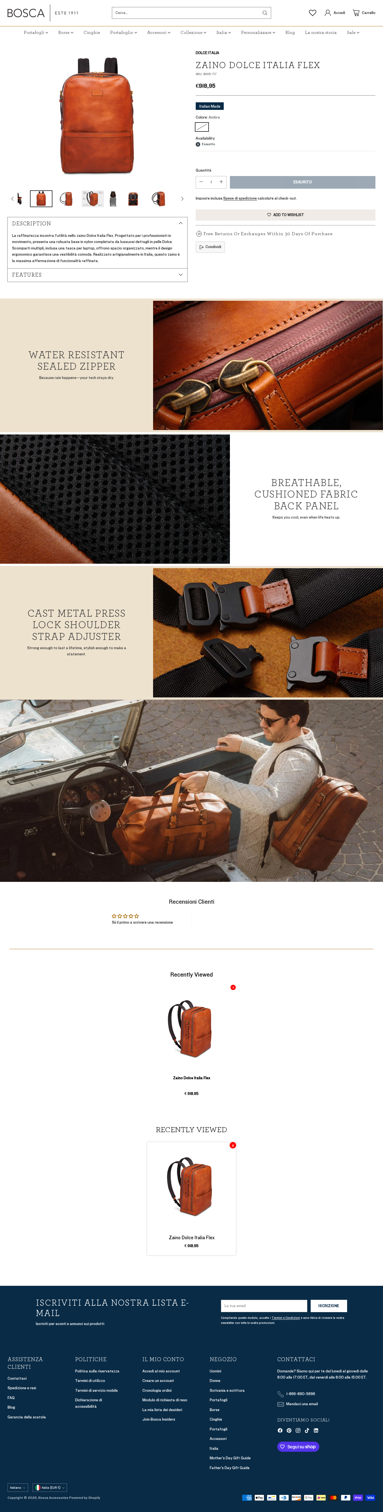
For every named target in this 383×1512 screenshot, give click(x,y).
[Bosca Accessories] (43, 13)
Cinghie (216, 1419)
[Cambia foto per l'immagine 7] (93, 198)
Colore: (208, 117)
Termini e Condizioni (286, 1318)
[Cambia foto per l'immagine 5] (41, 198)
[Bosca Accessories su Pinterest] (289, 1431)
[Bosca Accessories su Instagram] (298, 1431)
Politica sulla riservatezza (97, 1371)
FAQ (11, 1397)
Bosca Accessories (53, 1498)
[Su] (13, 198)
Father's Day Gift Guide (230, 1467)
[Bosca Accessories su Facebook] (280, 1431)
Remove (233, 987)
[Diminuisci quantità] (201, 182)
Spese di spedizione (240, 198)
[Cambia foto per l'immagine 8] (113, 198)
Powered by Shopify (84, 1498)
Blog (11, 1407)
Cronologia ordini (157, 1390)
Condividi (213, 246)
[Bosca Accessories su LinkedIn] (316, 1431)
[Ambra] (202, 127)
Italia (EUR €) (51, 1488)
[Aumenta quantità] (221, 182)
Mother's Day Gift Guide (230, 1458)
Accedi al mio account (161, 1371)
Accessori (218, 1438)
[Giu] (182, 198)
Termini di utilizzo (90, 1380)
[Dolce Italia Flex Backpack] (97, 117)
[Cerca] (265, 13)
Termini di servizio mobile (96, 1390)
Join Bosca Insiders (158, 1419)
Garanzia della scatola (27, 1417)
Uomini (215, 1371)
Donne (215, 1380)
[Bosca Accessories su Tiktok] (307, 1431)
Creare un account (158, 1380)
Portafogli (218, 1400)
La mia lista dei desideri (162, 1409)
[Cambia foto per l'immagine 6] (67, 198)
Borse (215, 1409)
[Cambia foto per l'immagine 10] (159, 198)
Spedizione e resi (22, 1388)
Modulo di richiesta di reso (164, 1400)
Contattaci (17, 1378)
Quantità (203, 170)
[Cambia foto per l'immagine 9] (133, 198)
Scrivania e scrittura (227, 1390)
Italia (214, 1448)
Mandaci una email (302, 1404)
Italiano (15, 1488)
